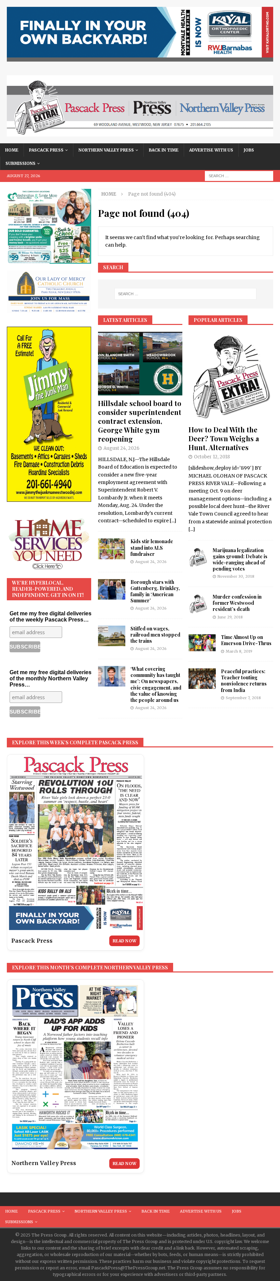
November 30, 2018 (236, 576)
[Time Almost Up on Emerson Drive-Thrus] (202, 642)
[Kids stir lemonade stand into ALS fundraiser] (111, 548)
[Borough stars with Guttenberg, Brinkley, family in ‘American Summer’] (111, 589)
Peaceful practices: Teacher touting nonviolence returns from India (244, 680)
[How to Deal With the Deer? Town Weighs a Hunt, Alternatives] (230, 377)
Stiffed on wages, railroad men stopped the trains (155, 634)
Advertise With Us (211, 150)
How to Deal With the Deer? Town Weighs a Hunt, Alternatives (223, 438)
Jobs (249, 150)
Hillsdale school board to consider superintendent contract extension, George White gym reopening (139, 420)
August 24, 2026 (121, 448)
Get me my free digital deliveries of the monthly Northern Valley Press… (51, 678)
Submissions (20, 163)
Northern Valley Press (106, 150)
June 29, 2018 (230, 617)
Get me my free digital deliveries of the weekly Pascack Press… (51, 617)
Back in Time (164, 150)
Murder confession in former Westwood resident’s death (237, 602)
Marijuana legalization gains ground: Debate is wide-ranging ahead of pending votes (240, 559)
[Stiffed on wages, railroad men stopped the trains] (111, 636)
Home (11, 150)
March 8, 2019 (239, 651)
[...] (173, 521)
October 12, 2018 (212, 457)
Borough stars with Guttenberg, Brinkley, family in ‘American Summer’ (155, 591)
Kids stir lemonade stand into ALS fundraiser (151, 547)
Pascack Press (46, 150)
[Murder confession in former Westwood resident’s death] (198, 604)
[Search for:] (239, 176)
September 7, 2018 (243, 697)
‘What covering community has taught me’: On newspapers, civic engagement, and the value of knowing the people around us (155, 684)
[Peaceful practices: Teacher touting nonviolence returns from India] (202, 678)
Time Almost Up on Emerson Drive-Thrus (246, 640)
